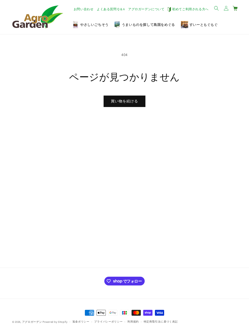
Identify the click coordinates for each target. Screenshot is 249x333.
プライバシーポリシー (108, 321)
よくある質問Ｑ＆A (111, 9)
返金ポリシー (80, 321)
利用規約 (133, 321)
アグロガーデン (32, 321)
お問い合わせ (84, 9)
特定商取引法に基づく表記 (161, 321)
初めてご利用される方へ (190, 9)
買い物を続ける (124, 101)
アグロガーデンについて (146, 9)
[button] (216, 8)
